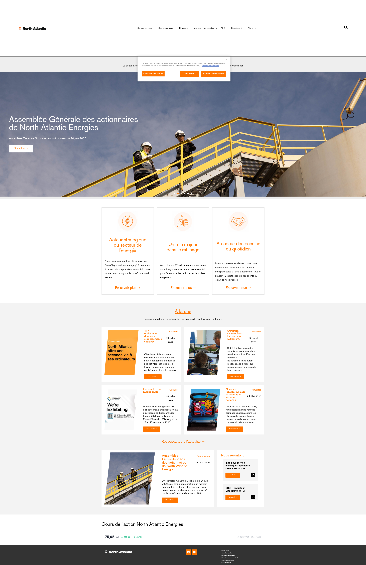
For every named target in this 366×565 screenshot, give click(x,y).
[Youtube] (194, 552)
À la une (197, 28)
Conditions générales (227, 560)
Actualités (174, 332)
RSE (223, 28)
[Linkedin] (188, 552)
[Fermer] (226, 60)
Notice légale (225, 550)
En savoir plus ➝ (127, 288)
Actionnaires (209, 28)
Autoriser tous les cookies (214, 73)
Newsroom (183, 28)
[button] (174, 193)
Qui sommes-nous (144, 28)
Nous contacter (226, 562)
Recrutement (236, 28)
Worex (250, 28)
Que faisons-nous (165, 28)
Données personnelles (228, 555)
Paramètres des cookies (153, 73)
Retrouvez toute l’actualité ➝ (183, 441)
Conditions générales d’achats (230, 558)
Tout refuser (189, 73)
